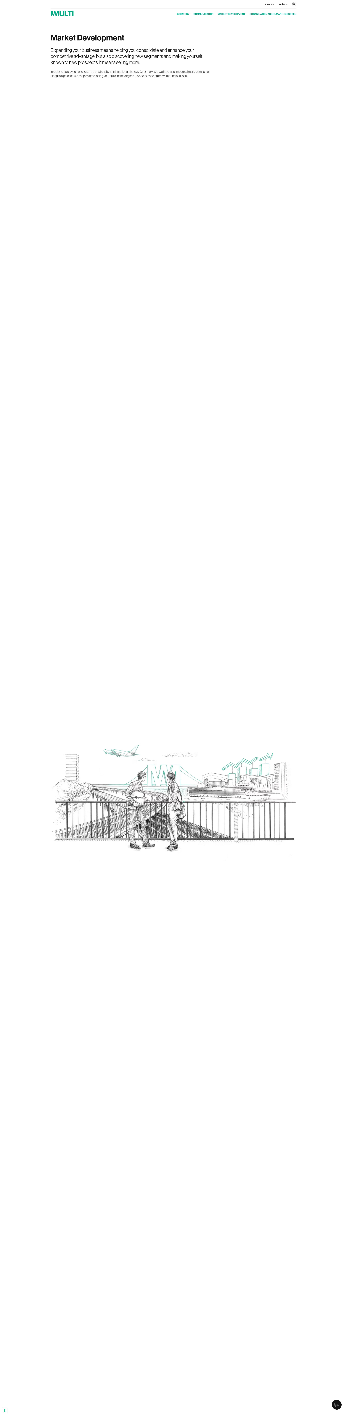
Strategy (183, 14)
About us (269, 4)
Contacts (282, 4)
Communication (203, 14)
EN (294, 4)
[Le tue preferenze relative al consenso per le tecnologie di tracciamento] (4, 1410)
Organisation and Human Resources (273, 14)
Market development (231, 14)
